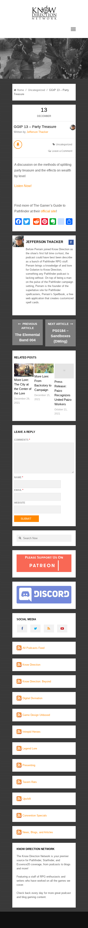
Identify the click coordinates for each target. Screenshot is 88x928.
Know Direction (31, 664)
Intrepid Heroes (32, 731)
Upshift (27, 798)
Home (20, 90)
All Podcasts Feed (33, 647)
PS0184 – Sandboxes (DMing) (60, 336)
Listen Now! (23, 186)
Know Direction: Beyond (37, 681)
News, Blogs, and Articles (38, 832)
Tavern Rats (30, 782)
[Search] (20, 538)
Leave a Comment (62, 151)
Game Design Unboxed (36, 714)
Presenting (29, 765)
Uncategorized (36, 90)
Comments (22, 439)
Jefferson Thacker (37, 131)
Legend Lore (30, 748)
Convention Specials (35, 815)
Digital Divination (32, 698)
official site (48, 211)
